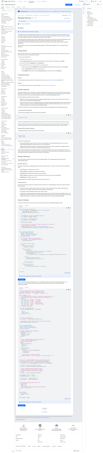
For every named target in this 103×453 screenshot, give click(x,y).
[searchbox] (7, 10)
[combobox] (84, 1)
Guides (2, 6)
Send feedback (67, 18)
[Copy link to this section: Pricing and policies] (30, 75)
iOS (38, 438)
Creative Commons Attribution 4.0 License (44, 416)
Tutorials (17, 440)
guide (27, 276)
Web (2, 4)
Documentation (31, 1)
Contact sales (77, 4)
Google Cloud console (28, 59)
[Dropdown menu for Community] (46, 1)
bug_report (97, 4)
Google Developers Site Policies (25, 417)
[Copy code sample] (70, 115)
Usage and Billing (52, 80)
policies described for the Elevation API (47, 85)
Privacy (20, 450)
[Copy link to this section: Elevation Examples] (30, 200)
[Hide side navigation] (13, 451)
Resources (19, 6)
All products (60, 446)
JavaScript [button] (27, 205)
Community (43, 1)
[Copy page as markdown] (36, 18)
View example (21, 279)
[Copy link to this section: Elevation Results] (27, 182)
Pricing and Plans (63, 436)
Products (20, 1)
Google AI (54, 446)
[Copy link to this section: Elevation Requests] (30, 89)
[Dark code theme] (68, 115)
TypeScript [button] (21, 205)
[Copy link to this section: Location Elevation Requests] (33, 110)
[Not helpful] (70, 15)
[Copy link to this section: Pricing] (22, 78)
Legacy (24, 6)
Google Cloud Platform (46, 446)
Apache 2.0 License (68, 416)
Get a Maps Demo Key (24, 11)
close (101, 4)
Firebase (38, 446)
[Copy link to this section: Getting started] (28, 51)
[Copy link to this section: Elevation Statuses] (28, 163)
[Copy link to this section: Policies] (23, 83)
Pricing (25, 1)
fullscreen (99, 4)
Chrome (34, 446)
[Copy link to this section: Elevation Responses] (31, 156)
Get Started (69, 4)
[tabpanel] (44, 242)
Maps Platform (11, 1)
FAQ (16, 436)
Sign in (100, 1)
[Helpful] (68, 15)
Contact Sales (62, 438)
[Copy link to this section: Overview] (24, 28)
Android (39, 436)
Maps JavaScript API (10, 4)
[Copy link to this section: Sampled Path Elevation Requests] (35, 128)
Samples (13, 6)
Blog (38, 1)
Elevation (36, 31)
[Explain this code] (67, 115)
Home (19, 15)
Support (61, 440)
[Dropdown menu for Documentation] (35, 1)
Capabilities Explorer (19, 438)
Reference (8, 6)
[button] (7, 57)
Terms (17, 450)
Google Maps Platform (28, 15)
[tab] (21, 205)
